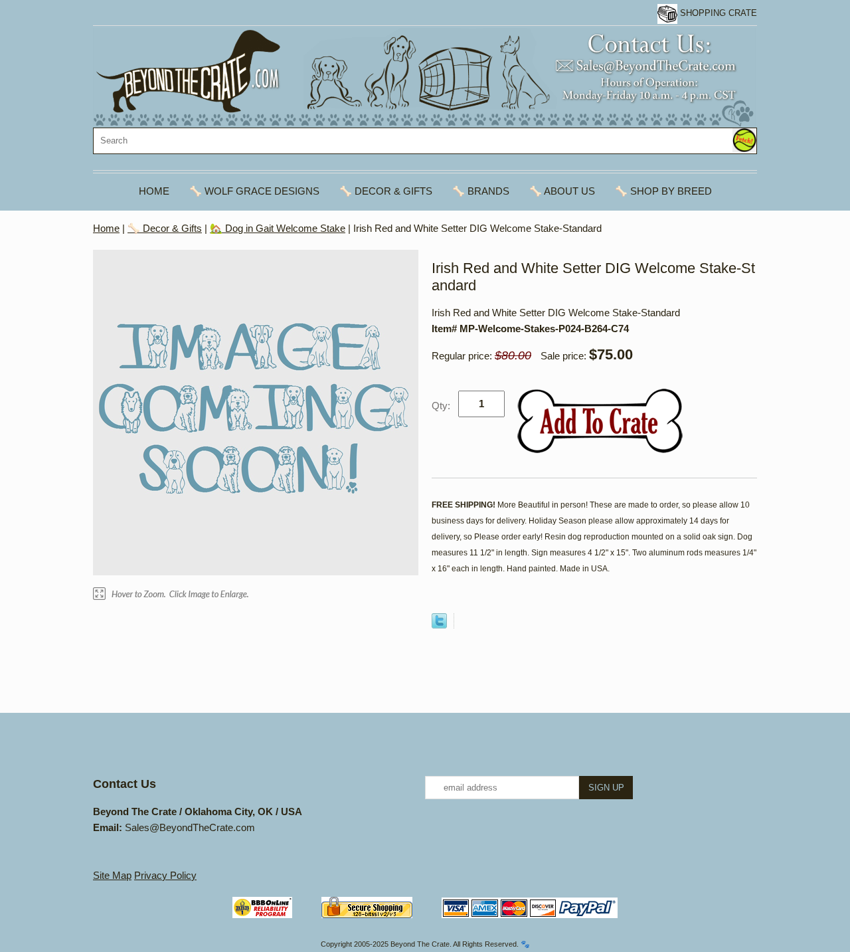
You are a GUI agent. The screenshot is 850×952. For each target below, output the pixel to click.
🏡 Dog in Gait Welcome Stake (277, 228)
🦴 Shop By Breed (663, 191)
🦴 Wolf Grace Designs (254, 191)
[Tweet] (439, 624)
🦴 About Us (562, 191)
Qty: (441, 405)
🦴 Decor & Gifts (385, 191)
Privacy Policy (165, 875)
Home (154, 191)
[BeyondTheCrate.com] (424, 76)
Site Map (112, 875)
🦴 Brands (480, 191)
